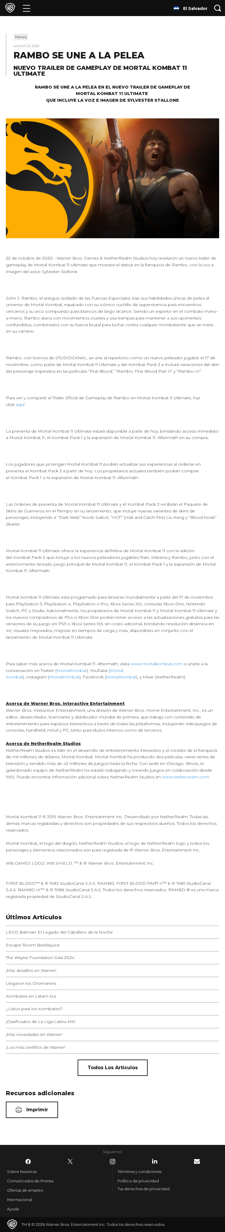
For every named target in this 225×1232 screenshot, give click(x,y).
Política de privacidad (138, 1181)
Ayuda (13, 1209)
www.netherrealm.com (185, 777)
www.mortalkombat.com (157, 663)
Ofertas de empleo (25, 1190)
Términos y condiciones (139, 1171)
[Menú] (26, 8)
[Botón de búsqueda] (217, 8)
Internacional (19, 1199)
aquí (20, 404)
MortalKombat (72, 670)
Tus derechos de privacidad (143, 1188)
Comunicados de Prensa (30, 1181)
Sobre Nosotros (22, 1171)
